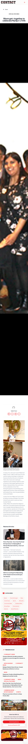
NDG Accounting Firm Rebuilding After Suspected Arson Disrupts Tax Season (13, 574)
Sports (14, 600)
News (22, 598)
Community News (8, 603)
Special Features (14, 608)
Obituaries (21, 600)
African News (7, 606)
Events (5, 598)
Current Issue (7, 600)
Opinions (6, 608)
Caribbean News (18, 603)
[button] (9, 414)
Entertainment (16, 606)
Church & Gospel (14, 598)
